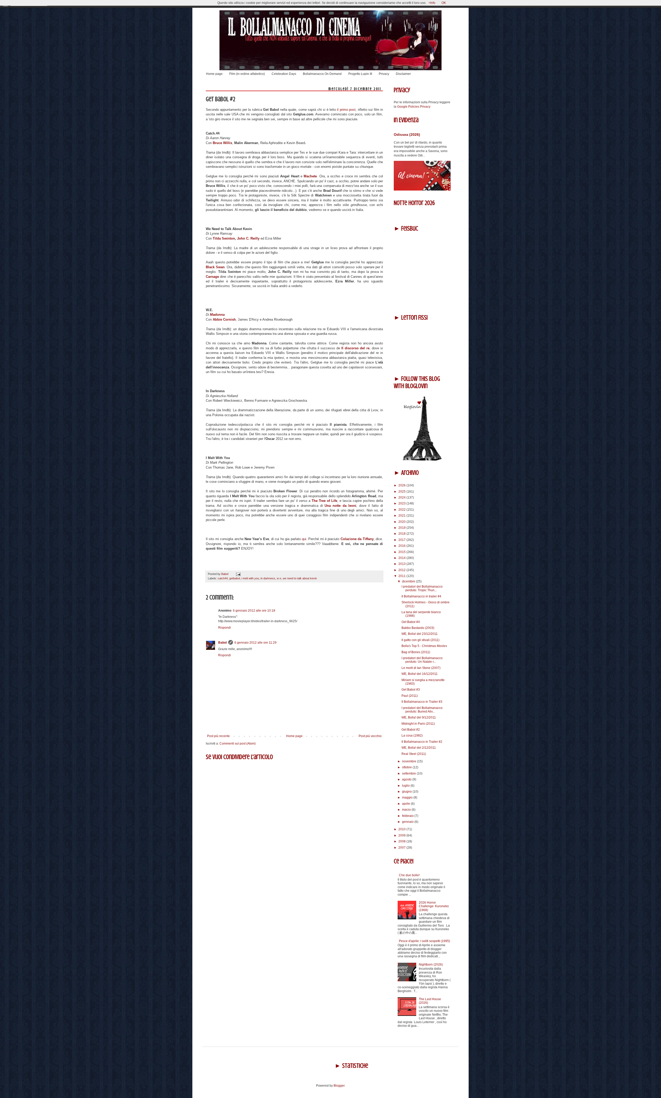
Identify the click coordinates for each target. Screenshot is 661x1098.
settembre (409, 773)
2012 (402, 570)
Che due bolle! (409, 875)
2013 (402, 564)
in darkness (268, 578)
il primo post (346, 110)
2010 (402, 829)
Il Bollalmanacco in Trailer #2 (422, 742)
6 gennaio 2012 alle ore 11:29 (255, 642)
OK (444, 3)
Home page (214, 74)
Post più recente (218, 736)
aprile (406, 803)
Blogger (339, 1085)
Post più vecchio (370, 736)
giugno (407, 791)
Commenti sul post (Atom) (237, 743)
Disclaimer (403, 74)
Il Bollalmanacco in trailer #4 (421, 596)
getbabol (234, 578)
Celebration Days (284, 74)
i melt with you (250, 578)
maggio (407, 797)
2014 (402, 558)
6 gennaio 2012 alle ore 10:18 (254, 610)
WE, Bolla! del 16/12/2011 (420, 674)
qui (304, 539)
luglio (406, 785)
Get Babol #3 (411, 689)
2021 (402, 515)
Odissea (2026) (407, 134)
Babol (222, 642)
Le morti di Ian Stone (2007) (421, 668)
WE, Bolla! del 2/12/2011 (419, 747)
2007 (402, 847)
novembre (409, 761)
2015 (402, 552)
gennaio (408, 822)
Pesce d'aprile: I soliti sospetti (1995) (424, 941)
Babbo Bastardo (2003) (418, 628)
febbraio (408, 816)
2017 (402, 540)
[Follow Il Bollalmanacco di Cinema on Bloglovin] (422, 459)
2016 (402, 546)
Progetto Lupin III (360, 74)
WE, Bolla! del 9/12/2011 (419, 717)
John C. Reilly (248, 238)
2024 (402, 497)
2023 (402, 503)
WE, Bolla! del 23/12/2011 (420, 634)
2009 (402, 835)
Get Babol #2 (411, 729)
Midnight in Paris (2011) (418, 723)
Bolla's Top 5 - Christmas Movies (424, 646)
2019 (402, 528)
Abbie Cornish (224, 319)
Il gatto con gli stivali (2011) (420, 640)
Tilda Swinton (224, 238)
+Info (431, 3)
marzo (407, 809)
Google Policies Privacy (413, 106)
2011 (402, 576)
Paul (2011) (410, 696)
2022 (402, 509)
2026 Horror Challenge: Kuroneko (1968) (434, 906)
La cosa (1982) (412, 735)
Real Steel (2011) (414, 754)
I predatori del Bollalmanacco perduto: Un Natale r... (422, 659)
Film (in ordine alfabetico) (247, 74)
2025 (402, 491)
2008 (402, 841)
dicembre (409, 581)
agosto (407, 779)
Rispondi (224, 627)
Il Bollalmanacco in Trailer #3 (422, 702)
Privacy (384, 74)
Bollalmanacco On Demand (322, 74)
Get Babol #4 (411, 622)
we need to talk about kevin (300, 578)
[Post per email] (238, 573)
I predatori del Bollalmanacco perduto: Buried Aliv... (422, 709)
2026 (402, 485)
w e (279, 578)
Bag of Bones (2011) (416, 652)
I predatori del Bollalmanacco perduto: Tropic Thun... (422, 588)
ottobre (407, 767)
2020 (402, 522)
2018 (402, 533)
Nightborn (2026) (431, 964)
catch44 (223, 578)
